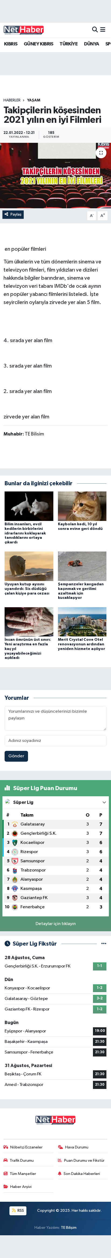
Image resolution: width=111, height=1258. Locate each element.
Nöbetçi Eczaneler (26, 1147)
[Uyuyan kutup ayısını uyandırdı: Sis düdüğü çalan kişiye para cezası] (29, 566)
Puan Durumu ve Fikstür (84, 1160)
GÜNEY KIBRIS (38, 44)
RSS (20, 1211)
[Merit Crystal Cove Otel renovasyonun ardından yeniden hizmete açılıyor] (82, 621)
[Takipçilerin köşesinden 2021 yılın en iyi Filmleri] (55, 175)
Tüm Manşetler (23, 1174)
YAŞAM (33, 100)
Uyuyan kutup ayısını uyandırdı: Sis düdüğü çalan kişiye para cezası (27, 588)
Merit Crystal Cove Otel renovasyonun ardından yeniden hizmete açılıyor (81, 644)
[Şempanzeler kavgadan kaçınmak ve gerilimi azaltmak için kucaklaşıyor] (82, 566)
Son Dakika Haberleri (82, 1174)
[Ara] (95, 30)
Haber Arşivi (21, 1187)
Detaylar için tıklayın (56, 924)
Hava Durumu (76, 1147)
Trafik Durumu (22, 1160)
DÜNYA (91, 44)
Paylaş (16, 214)
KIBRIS (10, 44)
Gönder (16, 756)
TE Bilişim (69, 1228)
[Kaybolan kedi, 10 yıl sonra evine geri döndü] (82, 506)
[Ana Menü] (102, 30)
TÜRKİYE (69, 44)
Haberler (12, 100)
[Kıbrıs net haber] (24, 30)
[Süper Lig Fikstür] (103, 944)
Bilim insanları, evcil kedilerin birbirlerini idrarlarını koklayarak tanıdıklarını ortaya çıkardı (25, 533)
